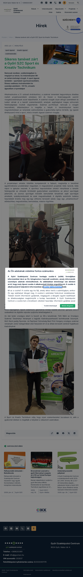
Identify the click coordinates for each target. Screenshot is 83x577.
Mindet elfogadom (67, 306)
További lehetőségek (50, 306)
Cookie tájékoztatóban (52, 287)
